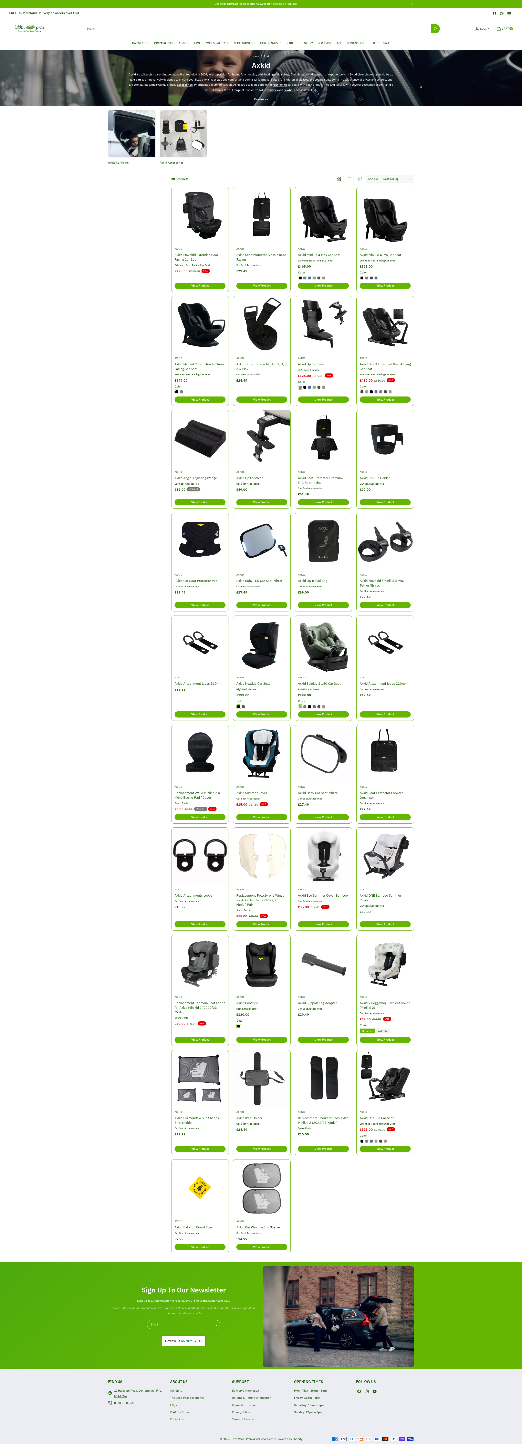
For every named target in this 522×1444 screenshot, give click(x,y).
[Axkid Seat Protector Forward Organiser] (385, 753)
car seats (135, 79)
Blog (289, 43)
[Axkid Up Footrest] (261, 438)
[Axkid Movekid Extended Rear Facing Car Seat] (200, 215)
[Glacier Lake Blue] (309, 278)
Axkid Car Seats (118, 162)
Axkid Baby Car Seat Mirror (317, 793)
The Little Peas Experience (187, 1398)
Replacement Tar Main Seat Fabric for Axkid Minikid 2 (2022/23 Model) (200, 1007)
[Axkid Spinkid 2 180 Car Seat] (323, 644)
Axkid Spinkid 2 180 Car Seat (319, 683)
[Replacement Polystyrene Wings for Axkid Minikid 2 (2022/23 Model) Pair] (261, 856)
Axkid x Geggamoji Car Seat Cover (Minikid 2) (385, 1005)
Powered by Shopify (289, 1439)
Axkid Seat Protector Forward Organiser (381, 795)
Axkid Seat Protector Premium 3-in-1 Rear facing (322, 480)
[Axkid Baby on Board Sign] (200, 1188)
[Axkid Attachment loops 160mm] (200, 644)
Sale (386, 43)
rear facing (280, 84)
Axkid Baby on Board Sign (193, 1227)
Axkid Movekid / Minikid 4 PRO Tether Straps (382, 583)
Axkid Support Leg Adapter (317, 1003)
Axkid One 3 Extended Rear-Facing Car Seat (385, 366)
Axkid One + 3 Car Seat (377, 1118)
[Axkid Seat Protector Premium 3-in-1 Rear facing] (323, 438)
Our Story (305, 43)
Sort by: (373, 179)
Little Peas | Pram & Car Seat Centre (253, 1439)
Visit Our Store (179, 1412)
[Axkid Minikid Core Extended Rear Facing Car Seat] (200, 324)
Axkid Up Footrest (249, 478)
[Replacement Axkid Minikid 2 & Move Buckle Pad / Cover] (200, 753)
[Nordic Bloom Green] (314, 278)
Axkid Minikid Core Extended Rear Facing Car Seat (199, 366)
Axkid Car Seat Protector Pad (196, 581)
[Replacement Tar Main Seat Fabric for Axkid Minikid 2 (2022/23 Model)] (200, 963)
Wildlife (383, 1031)
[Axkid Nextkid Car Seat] (261, 644)
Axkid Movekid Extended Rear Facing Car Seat (196, 257)
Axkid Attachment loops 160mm (198, 683)
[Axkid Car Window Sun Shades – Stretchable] (200, 1078)
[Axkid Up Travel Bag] (323, 541)
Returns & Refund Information (251, 1398)
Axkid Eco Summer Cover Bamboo (323, 896)
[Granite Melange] (243, 706)
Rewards (324, 43)
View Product (200, 286)
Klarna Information (244, 1405)
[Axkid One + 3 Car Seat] (385, 1078)
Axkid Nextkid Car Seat (253, 683)
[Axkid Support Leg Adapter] (323, 963)
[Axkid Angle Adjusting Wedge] (200, 438)
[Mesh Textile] (362, 391)
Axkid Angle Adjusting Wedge (196, 478)
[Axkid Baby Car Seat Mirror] (323, 753)
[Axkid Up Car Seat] (323, 324)
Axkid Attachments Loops (193, 896)
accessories (185, 84)
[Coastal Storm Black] (300, 278)
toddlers (272, 90)
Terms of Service (243, 1419)
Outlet (373, 43)
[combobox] (261, 28)
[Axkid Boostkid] (261, 963)
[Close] (412, 3)
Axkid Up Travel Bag (312, 581)
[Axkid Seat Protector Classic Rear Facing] (261, 215)
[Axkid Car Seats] (132, 133)
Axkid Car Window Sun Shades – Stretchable (198, 1120)
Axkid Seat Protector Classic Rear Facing (261, 257)
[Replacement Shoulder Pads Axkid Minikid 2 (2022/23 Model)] (323, 1078)
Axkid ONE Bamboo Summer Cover (380, 898)
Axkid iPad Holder (249, 1118)
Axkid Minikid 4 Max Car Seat (319, 255)
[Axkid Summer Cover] (261, 753)
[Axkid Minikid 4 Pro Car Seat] (385, 215)
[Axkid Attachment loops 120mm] (385, 644)
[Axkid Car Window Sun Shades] (261, 1188)
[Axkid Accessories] (183, 133)
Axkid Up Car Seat (311, 364)
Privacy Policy (241, 1412)
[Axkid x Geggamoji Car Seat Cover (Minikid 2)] (385, 963)
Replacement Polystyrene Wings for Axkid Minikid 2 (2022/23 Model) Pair (260, 900)
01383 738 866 (124, 1403)
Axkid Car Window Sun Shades (258, 1227)
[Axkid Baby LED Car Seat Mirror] (261, 541)
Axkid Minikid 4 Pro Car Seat (380, 255)
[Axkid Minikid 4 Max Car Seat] (323, 215)
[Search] (435, 28)
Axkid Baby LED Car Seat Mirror (259, 581)
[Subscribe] (215, 1324)
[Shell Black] (238, 706)
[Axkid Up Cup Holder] (385, 438)
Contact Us (355, 43)
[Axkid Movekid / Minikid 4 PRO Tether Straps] (385, 541)
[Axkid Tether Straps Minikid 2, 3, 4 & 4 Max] (261, 324)
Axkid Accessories (172, 162)
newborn (289, 90)
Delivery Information (245, 1390)
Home (255, 56)
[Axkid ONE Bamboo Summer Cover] (385, 856)
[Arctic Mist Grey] (304, 278)
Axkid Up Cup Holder (375, 478)
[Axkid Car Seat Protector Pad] (200, 541)
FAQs (338, 43)
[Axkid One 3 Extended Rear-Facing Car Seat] (385, 324)
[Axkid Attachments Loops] (200, 856)
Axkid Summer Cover (251, 793)
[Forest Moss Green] (319, 278)
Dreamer (367, 1031)
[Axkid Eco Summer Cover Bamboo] (323, 856)
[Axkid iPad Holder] (261, 1078)
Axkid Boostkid (247, 1003)
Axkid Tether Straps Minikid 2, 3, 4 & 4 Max (261, 366)
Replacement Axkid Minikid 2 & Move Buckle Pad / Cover (197, 795)
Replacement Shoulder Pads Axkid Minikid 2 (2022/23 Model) (323, 1120)
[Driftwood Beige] (323, 278)
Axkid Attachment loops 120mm (384, 683)
